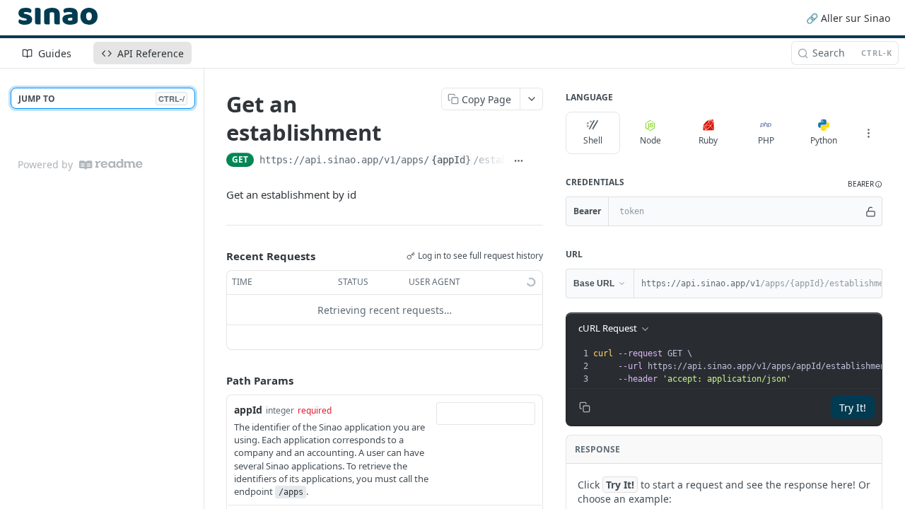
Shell (592, 140)
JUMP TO (101, 99)
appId (248, 409)
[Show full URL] (518, 161)
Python (823, 140)
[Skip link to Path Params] (216, 381)
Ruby (708, 140)
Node (650, 140)
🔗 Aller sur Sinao (848, 18)
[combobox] (485, 413)
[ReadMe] (111, 164)
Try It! (852, 407)
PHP (766, 140)
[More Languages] (868, 133)
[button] (865, 184)
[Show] (870, 211)
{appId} (451, 159)
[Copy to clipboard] (536, 161)
